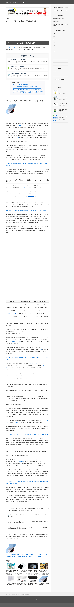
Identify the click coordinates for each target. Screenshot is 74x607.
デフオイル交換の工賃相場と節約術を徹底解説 (63, 117)
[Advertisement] (35, 32)
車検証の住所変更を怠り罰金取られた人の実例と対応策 (33, 572)
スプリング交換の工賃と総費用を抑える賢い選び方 (63, 98)
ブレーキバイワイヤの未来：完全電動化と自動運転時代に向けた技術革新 (25, 92)
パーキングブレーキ (32, 364)
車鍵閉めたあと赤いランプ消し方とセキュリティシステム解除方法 (22, 584)
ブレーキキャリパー (23, 125)
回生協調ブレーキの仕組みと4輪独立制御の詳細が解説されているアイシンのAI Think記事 (26, 210)
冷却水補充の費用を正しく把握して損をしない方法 (63, 91)
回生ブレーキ (27, 188)
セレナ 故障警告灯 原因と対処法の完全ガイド (44, 584)
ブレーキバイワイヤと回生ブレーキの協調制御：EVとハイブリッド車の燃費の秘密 (27, 88)
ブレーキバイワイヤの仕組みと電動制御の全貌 (20, 84)
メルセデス (14, 341)
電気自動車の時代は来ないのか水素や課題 (33, 584)
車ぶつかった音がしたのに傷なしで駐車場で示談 (11, 571)
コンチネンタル (21, 461)
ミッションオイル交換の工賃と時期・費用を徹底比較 (63, 104)
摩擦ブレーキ (31, 196)
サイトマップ (37, 599)
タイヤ (17, 137)
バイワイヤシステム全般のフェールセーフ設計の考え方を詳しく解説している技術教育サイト (27, 434)
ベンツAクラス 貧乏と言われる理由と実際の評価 (11, 584)
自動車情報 (8, 18)
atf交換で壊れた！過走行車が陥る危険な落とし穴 (63, 110)
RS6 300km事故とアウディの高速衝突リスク (43, 571)
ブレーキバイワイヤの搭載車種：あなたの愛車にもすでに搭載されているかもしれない (28, 89)
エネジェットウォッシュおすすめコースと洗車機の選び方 (22, 572)
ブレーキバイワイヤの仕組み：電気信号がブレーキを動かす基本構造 (25, 86)
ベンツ (19, 341)
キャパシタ (17, 422)
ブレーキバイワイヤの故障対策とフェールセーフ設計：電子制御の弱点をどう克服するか (28, 91)
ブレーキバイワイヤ (10, 47)
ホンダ (40, 350)
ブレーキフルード (12, 313)
